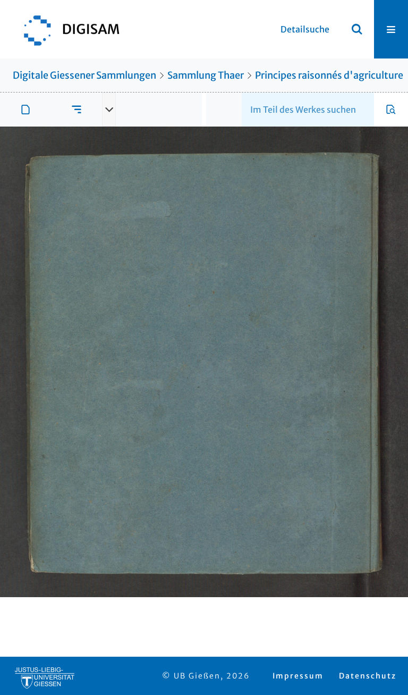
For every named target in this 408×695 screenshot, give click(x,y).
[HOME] (66, 29)
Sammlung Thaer (205, 75)
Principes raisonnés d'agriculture (329, 75)
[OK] (357, 29)
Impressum (298, 676)
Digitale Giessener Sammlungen (84, 75)
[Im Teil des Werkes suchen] (391, 110)
